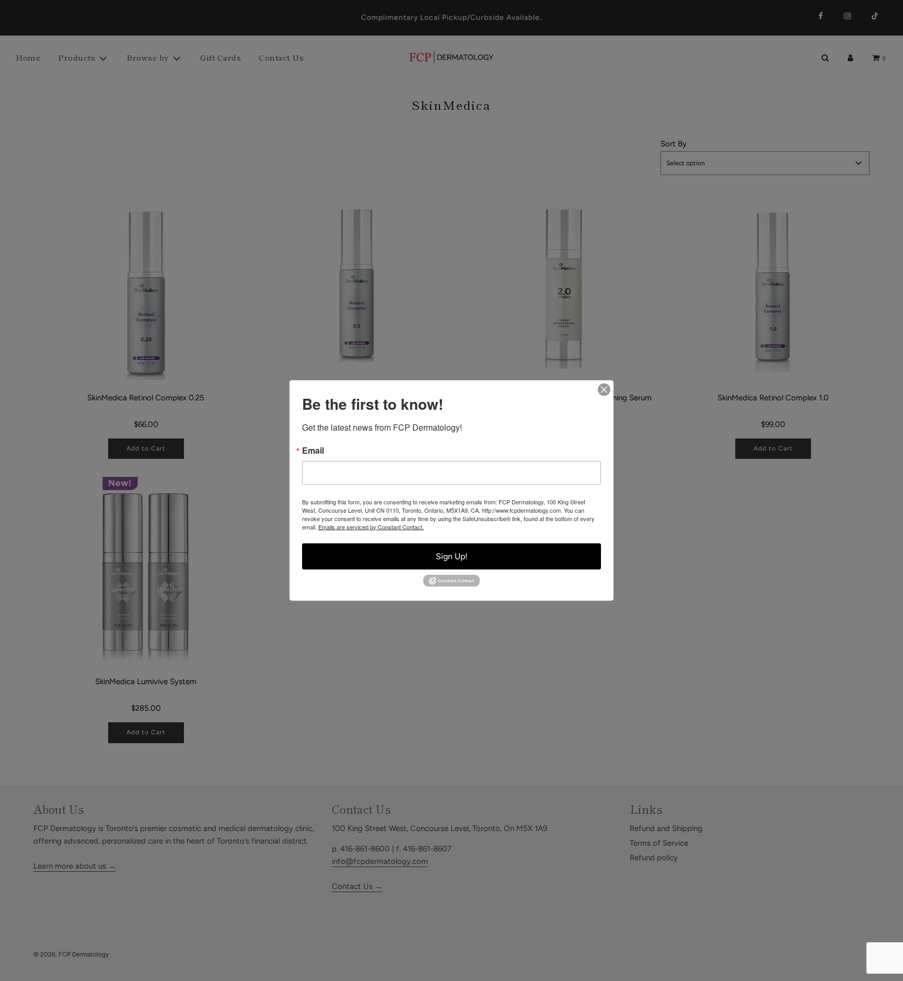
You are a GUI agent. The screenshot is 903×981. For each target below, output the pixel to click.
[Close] (604, 389)
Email (313, 450)
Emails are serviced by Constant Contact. (371, 526)
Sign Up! (452, 556)
